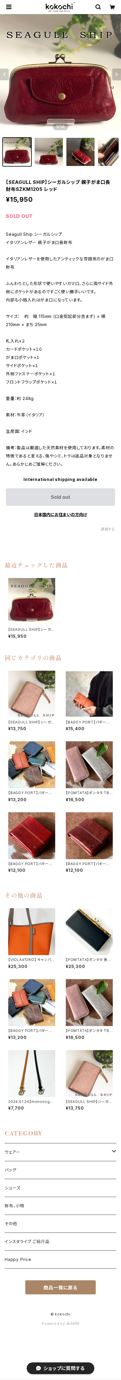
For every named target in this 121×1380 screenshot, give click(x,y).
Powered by (54, 1323)
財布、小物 (14, 1205)
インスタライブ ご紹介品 (27, 1241)
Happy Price (18, 1259)
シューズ (13, 1187)
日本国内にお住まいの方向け (60, 514)
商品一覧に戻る (60, 1288)
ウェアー (12, 1152)
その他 (11, 1223)
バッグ (10, 1169)
